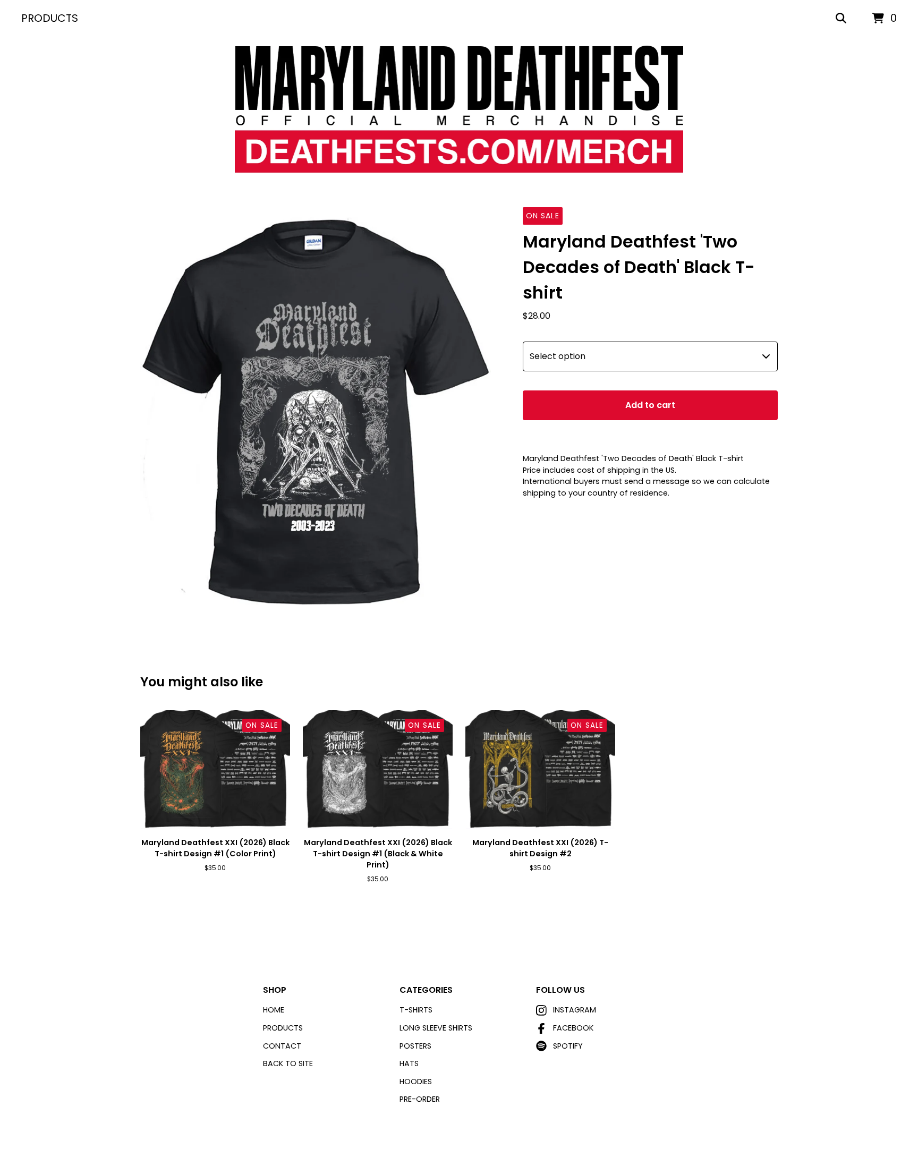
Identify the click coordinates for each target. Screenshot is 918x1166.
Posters (415, 1046)
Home (273, 1010)
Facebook (573, 1028)
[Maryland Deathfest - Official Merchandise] (459, 109)
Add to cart (650, 405)
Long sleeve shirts (436, 1028)
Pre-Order (420, 1099)
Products (49, 18)
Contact (282, 1046)
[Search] (841, 18)
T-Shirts (416, 1010)
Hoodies (416, 1081)
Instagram (574, 1010)
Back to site (288, 1063)
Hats (409, 1063)
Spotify (568, 1046)
